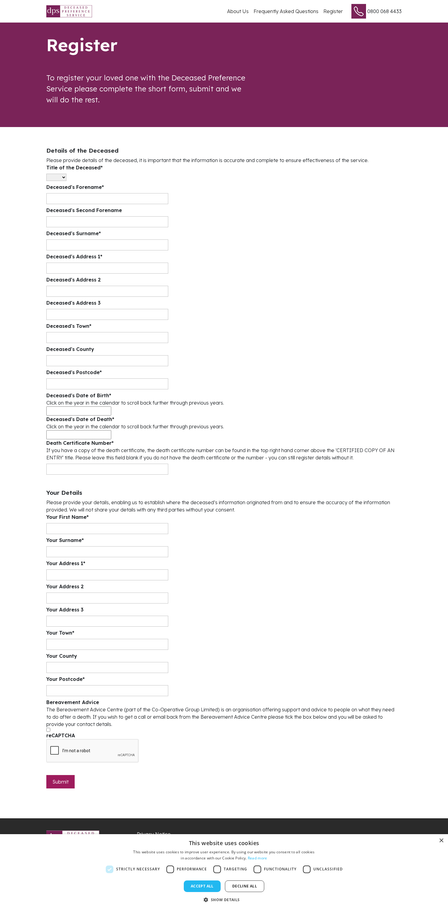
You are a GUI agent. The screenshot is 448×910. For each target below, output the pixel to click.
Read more (257, 858)
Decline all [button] (244, 886)
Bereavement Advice (72, 702)
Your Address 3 (65, 610)
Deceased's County (70, 349)
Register (333, 11)
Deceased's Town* (68, 326)
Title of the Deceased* (74, 168)
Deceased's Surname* (73, 233)
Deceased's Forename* (75, 187)
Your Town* (60, 633)
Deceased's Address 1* (74, 256)
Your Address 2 (65, 586)
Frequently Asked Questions (286, 11)
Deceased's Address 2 (73, 280)
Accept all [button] (202, 886)
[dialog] (224, 872)
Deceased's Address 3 (73, 303)
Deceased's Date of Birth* (78, 395)
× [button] (441, 840)
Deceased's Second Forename (84, 210)
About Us (238, 11)
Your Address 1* (65, 563)
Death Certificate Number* (80, 443)
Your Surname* (65, 540)
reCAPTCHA (60, 735)
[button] (224, 900)
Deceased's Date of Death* (80, 419)
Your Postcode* (65, 679)
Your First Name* (67, 517)
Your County (61, 656)
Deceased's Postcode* (74, 372)
